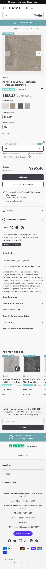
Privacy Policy (6, 563)
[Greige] (13, 106)
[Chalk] (5, 106)
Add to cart (23, 177)
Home (4, 29)
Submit (23, 427)
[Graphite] (20, 106)
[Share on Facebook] (17, 227)
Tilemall (5, 78)
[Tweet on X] (11, 227)
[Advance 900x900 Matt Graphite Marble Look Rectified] (32, 364)
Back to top (23, 455)
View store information (14, 201)
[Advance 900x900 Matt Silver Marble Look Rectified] (11, 364)
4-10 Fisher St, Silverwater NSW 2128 (23, 527)
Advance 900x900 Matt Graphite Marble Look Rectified (31, 380)
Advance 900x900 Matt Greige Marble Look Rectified (25, 29)
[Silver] (28, 106)
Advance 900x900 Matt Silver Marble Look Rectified (11, 380)
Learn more (33, 2)
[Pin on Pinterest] (22, 227)
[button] (36, 8)
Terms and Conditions (21, 563)
